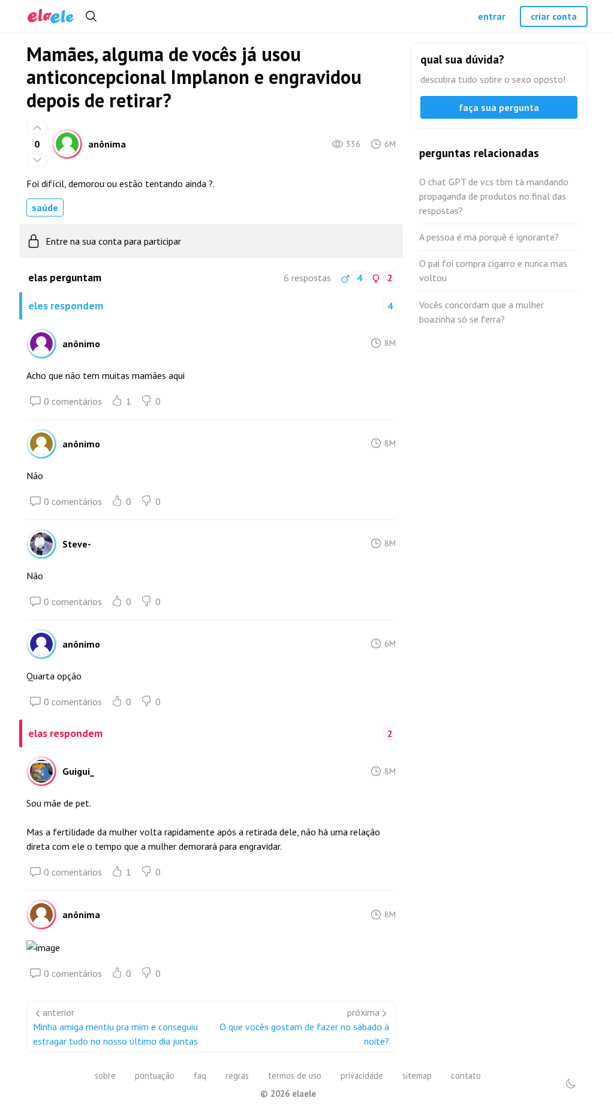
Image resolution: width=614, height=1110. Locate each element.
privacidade (362, 1075)
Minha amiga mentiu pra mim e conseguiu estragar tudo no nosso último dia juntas (115, 1034)
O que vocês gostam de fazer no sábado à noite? (304, 1034)
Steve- (76, 544)
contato (466, 1075)
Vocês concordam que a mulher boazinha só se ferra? (481, 312)
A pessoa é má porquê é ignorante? (489, 237)
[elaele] (50, 16)
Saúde (45, 207)
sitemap (417, 1075)
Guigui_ (78, 771)
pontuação (154, 1075)
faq (200, 1075)
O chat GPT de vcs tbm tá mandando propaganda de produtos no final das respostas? (493, 196)
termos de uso (294, 1075)
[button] (571, 1084)
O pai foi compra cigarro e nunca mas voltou (493, 270)
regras (237, 1075)
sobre (105, 1075)
